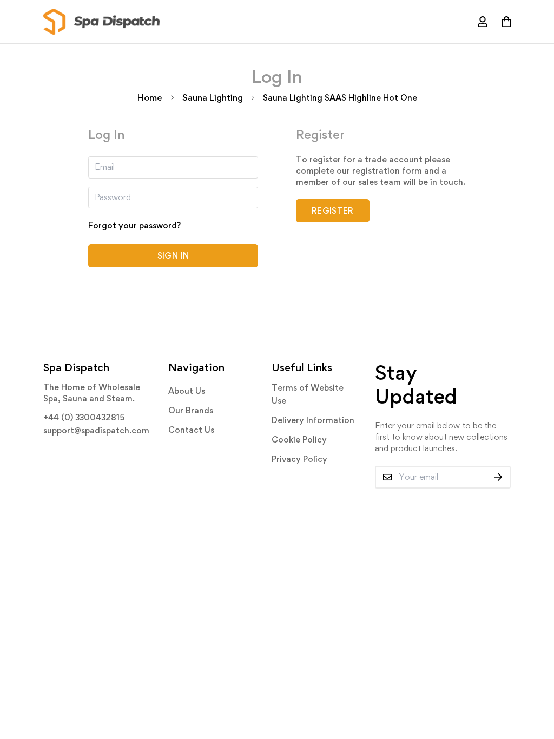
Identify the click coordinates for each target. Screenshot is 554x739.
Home (149, 97)
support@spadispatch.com (96, 430)
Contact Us (191, 430)
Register (333, 211)
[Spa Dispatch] (101, 21)
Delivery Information (313, 420)
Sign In (173, 255)
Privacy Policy (299, 459)
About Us (186, 391)
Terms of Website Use (308, 394)
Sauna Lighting (212, 97)
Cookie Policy (299, 439)
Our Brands (190, 410)
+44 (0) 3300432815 (83, 417)
